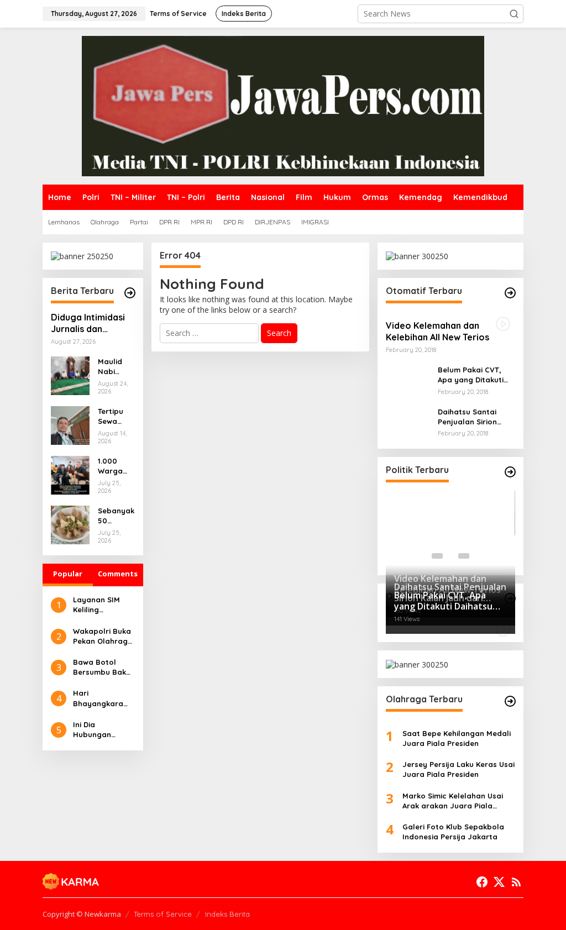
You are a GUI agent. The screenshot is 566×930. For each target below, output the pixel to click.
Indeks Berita (227, 914)
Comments (118, 574)
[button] (514, 13)
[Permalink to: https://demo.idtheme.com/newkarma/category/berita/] (130, 293)
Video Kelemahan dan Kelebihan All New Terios (437, 331)
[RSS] (516, 882)
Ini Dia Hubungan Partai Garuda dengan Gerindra (99, 729)
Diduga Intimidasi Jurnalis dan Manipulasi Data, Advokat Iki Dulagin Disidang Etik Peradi (92, 323)
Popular (67, 574)
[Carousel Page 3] (463, 556)
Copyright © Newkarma (82, 914)
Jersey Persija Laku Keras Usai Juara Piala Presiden (458, 769)
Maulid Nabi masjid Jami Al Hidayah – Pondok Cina (115, 366)
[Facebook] (482, 882)
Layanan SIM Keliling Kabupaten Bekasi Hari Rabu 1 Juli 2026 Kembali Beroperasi (102, 604)
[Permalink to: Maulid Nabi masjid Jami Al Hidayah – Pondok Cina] (70, 375)
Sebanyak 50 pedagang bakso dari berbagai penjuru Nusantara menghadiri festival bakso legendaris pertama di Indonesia (116, 516)
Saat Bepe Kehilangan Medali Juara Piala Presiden (456, 738)
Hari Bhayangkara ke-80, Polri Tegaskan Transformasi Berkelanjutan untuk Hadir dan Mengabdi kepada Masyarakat (103, 698)
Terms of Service (163, 914)
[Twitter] (499, 882)
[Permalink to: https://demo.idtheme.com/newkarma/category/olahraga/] (510, 701)
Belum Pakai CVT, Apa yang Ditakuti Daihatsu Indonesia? (475, 375)
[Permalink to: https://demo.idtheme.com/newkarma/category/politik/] (510, 472)
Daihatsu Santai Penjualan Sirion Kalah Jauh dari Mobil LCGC (467, 417)
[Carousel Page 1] (437, 556)
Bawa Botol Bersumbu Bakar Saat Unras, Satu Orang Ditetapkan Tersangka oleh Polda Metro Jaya (103, 667)
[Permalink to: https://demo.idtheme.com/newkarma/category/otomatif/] (510, 293)
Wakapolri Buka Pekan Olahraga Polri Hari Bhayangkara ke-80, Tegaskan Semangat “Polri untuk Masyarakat (103, 636)
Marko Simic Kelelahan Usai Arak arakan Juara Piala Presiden (452, 801)
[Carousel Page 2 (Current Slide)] (450, 556)
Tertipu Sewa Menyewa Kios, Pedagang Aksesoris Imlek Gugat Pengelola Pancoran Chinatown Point (116, 416)
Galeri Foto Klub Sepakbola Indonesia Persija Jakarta (453, 831)
